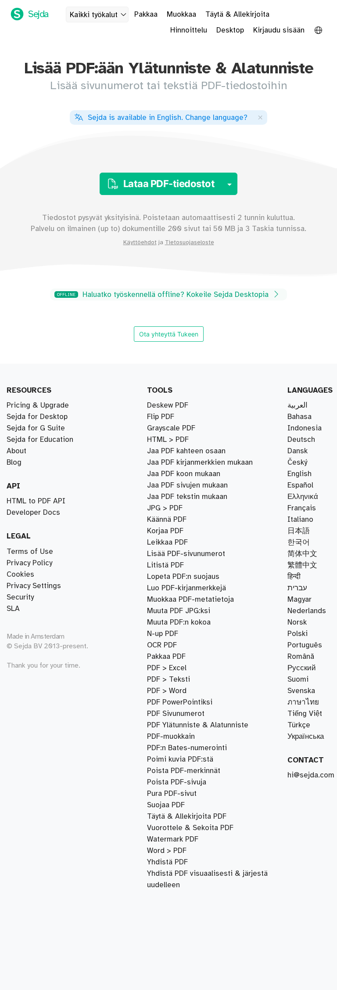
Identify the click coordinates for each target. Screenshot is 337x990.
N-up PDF (162, 634)
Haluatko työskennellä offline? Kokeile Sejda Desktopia (164, 295)
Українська (305, 737)
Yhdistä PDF (167, 862)
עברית (297, 588)
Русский (301, 668)
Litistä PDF (165, 565)
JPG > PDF (165, 508)
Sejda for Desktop (37, 417)
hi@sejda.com (310, 775)
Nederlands (306, 611)
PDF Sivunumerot (175, 714)
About (16, 451)
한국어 (298, 542)
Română (300, 657)
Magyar (299, 599)
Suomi (297, 679)
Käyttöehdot (140, 242)
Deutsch (301, 440)
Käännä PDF (166, 520)
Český (297, 462)
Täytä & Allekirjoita (237, 14)
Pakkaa (146, 14)
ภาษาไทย (303, 702)
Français (301, 508)
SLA (13, 609)
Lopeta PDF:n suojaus (183, 577)
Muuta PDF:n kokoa (179, 622)
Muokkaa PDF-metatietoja (190, 599)
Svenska (301, 691)
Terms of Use (30, 552)
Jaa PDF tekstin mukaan (187, 497)
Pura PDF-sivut (172, 794)
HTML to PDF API (36, 501)
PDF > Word (166, 691)
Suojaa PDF (166, 805)
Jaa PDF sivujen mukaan (187, 485)
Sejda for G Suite (36, 428)
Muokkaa (181, 14)
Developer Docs (33, 513)
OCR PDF (162, 645)
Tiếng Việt (304, 714)
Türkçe (298, 725)
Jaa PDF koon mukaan (183, 474)
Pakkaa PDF (166, 657)
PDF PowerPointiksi (179, 702)
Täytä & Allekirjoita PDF (186, 816)
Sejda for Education (40, 440)
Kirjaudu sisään (279, 30)
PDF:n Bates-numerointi (187, 748)
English (299, 474)
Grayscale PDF (171, 428)
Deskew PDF (167, 405)
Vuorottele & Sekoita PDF (190, 828)
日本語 (298, 531)
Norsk (297, 622)
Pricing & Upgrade (38, 405)
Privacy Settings (34, 586)
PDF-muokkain (171, 737)
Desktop (230, 30)
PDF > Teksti (168, 679)
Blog (14, 462)
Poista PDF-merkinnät (183, 771)
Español (300, 485)
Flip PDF (160, 417)
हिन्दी (294, 577)
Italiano (300, 520)
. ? (167, 118)
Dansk (297, 451)
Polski (297, 634)
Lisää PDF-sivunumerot (186, 554)
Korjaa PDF (165, 531)
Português (304, 645)
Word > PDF (166, 851)
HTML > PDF (168, 440)
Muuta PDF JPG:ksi (178, 611)
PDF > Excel (166, 668)
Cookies (20, 574)
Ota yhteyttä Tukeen (168, 334)
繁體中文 (302, 565)
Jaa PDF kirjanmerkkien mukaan (200, 462)
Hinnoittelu (188, 30)
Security (20, 597)
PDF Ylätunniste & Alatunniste (197, 725)
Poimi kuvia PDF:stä (180, 759)
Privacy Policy (29, 563)
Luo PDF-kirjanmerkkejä (186, 588)
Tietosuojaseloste (189, 242)
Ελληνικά (302, 497)
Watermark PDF (172, 839)
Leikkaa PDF (167, 542)
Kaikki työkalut (94, 15)
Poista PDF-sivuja (176, 782)
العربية (297, 405)
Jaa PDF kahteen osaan (186, 451)
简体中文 (302, 554)
